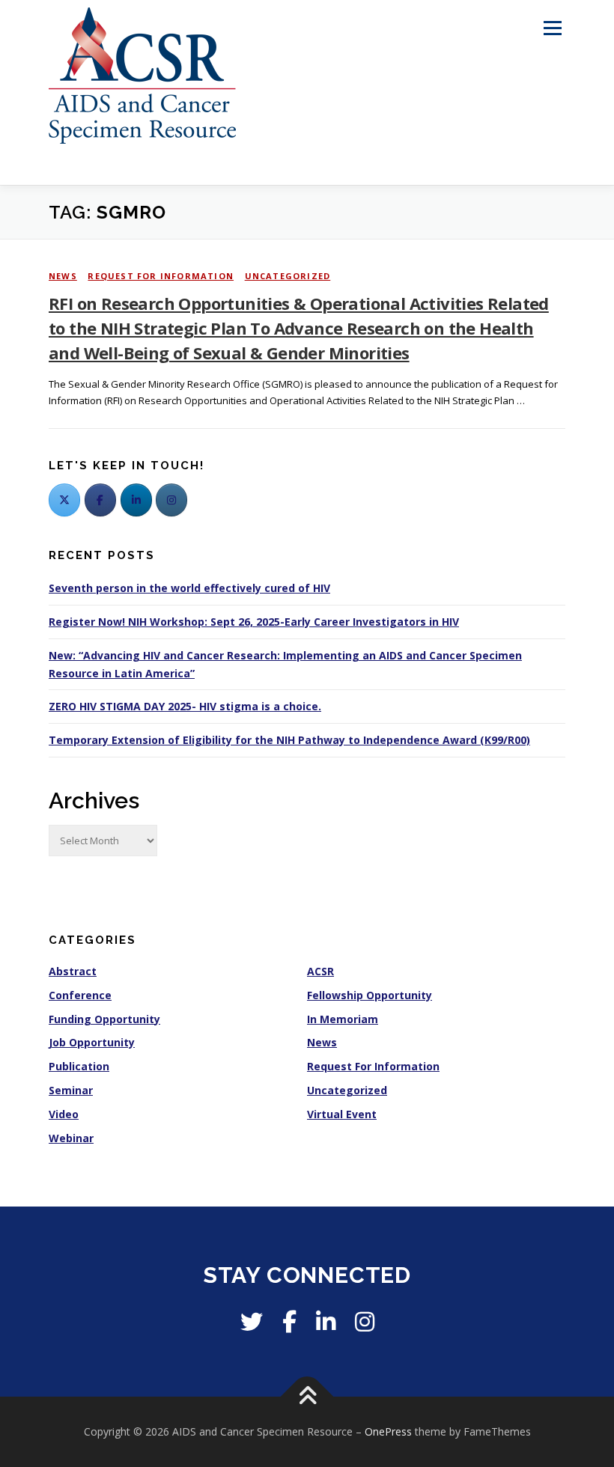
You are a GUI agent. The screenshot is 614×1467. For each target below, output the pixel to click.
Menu (552, 27)
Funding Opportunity (104, 1019)
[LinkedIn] (136, 500)
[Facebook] (100, 500)
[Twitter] (64, 500)
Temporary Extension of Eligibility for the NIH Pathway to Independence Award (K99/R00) (289, 740)
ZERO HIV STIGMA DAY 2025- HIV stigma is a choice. (185, 706)
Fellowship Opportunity (369, 995)
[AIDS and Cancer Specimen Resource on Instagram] (171, 500)
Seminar (71, 1090)
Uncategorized (288, 275)
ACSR (320, 971)
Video (64, 1114)
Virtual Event (342, 1114)
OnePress (388, 1431)
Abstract (73, 971)
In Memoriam (342, 1019)
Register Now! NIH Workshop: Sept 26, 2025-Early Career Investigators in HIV (254, 621)
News (63, 275)
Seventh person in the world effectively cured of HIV (189, 588)
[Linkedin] (325, 1321)
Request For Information (161, 275)
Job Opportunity (92, 1042)
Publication (79, 1066)
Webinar (71, 1138)
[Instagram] (364, 1321)
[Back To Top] (307, 1397)
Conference (80, 995)
